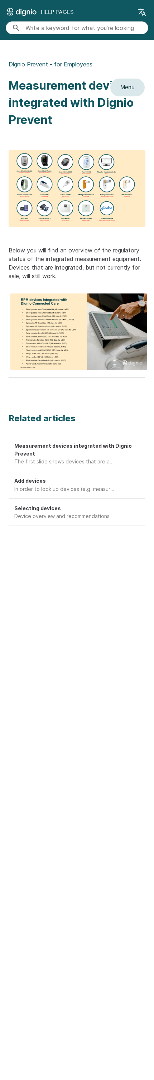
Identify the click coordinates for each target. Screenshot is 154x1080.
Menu (127, 87)
